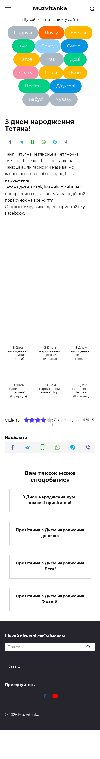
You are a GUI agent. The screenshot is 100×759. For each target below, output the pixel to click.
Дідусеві (65, 86)
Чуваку (63, 99)
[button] (18, 346)
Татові (26, 59)
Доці (75, 59)
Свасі (51, 72)
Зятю (75, 72)
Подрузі (23, 32)
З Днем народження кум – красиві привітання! (50, 500)
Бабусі (36, 99)
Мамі (52, 59)
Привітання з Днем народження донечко (50, 533)
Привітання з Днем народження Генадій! (50, 599)
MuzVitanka (50, 8)
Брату (48, 46)
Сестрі (74, 46)
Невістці (34, 86)
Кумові (78, 32)
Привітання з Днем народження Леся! (50, 566)
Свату (25, 72)
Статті (14, 666)
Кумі (23, 46)
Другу (51, 32)
